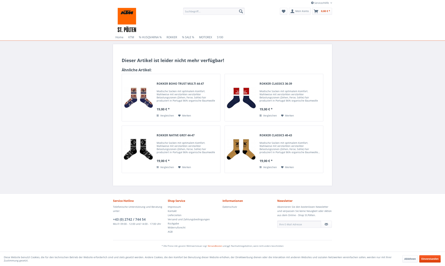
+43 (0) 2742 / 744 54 (129, 219)
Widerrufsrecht (176, 227)
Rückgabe (173, 223)
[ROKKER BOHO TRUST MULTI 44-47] (138, 98)
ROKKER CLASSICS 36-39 (276, 84)
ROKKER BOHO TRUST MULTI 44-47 (180, 84)
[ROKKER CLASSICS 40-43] (241, 149)
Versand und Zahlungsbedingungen (189, 219)
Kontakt (172, 211)
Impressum (174, 206)
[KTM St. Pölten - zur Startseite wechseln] (127, 20)
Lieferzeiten (174, 215)
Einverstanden (430, 258)
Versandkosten (215, 245)
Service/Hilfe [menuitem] (322, 3)
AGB (170, 231)
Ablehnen (410, 258)
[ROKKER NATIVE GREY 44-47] (138, 149)
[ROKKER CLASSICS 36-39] (241, 98)
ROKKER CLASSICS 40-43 (276, 135)
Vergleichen (167, 115)
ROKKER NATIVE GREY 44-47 (176, 135)
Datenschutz (229, 206)
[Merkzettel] (283, 11)
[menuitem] (214, 11)
